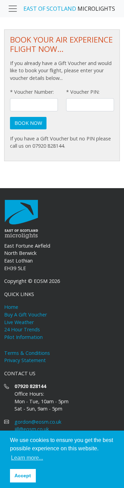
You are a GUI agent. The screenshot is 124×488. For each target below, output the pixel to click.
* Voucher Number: (32, 92)
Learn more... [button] (27, 458)
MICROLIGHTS (69, 8)
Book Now (28, 123)
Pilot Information (23, 337)
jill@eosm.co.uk (31, 429)
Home (11, 307)
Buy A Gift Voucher (25, 314)
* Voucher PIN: (83, 92)
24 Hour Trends (22, 329)
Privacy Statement (25, 360)
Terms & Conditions (27, 353)
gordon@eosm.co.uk (37, 421)
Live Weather (19, 322)
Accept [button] (22, 475)
